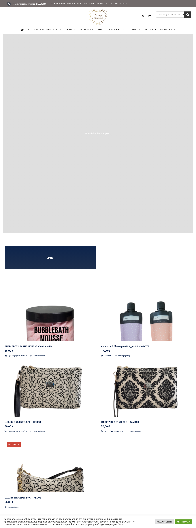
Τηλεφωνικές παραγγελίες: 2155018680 (29, 4)
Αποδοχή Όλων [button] (183, 522)
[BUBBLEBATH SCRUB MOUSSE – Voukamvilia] (50, 333)
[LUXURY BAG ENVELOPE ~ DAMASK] (146, 379)
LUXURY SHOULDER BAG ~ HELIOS (23, 497)
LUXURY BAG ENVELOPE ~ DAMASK (120, 422)
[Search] (187, 14)
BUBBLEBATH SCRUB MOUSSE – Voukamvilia (28, 346)
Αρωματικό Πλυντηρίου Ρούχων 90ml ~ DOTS (125, 346)
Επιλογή (107, 356)
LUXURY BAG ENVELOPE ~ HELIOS (23, 422)
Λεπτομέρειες (39, 356)
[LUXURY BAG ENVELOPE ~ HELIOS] (50, 379)
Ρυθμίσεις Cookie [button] (164, 522)
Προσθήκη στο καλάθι (17, 356)
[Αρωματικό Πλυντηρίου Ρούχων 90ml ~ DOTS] (146, 333)
